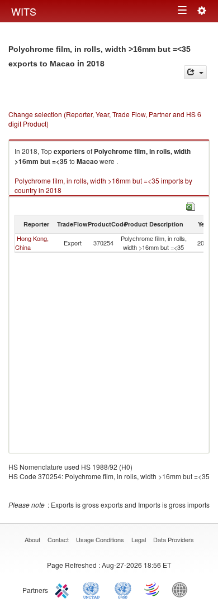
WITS (23, 11)
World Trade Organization (152, 589)
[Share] (195, 72)
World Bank (182, 589)
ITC (64, 589)
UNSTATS (123, 589)
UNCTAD (93, 589)
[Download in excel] (190, 205)
